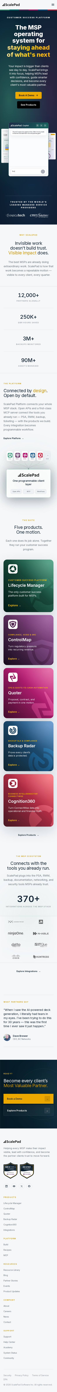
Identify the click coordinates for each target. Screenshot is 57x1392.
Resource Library (12, 1270)
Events (7, 1286)
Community (9, 1358)
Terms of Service (40, 1375)
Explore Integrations (29, 971)
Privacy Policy (21, 1375)
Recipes (7, 1250)
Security (7, 1375)
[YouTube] (14, 1186)
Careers (7, 1311)
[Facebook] (29, 1186)
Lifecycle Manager (12, 1203)
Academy (8, 1347)
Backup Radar (10, 1219)
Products (10, 1197)
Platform (10, 1238)
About (6, 1306)
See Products (28, 104)
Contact (7, 1322)
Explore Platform (14, 438)
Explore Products (28, 835)
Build (6, 1244)
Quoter (7, 1214)
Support (9, 1331)
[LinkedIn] (6, 1186)
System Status (10, 1353)
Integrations (9, 1230)
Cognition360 (10, 1224)
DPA (5, 1379)
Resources (10, 1264)
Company (9, 1300)
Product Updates (12, 1291)
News (6, 1316)
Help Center (9, 1342)
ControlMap (9, 1208)
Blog (6, 1275)
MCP (6, 1255)
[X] (22, 1186)
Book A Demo (26, 95)
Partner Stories (11, 1280)
